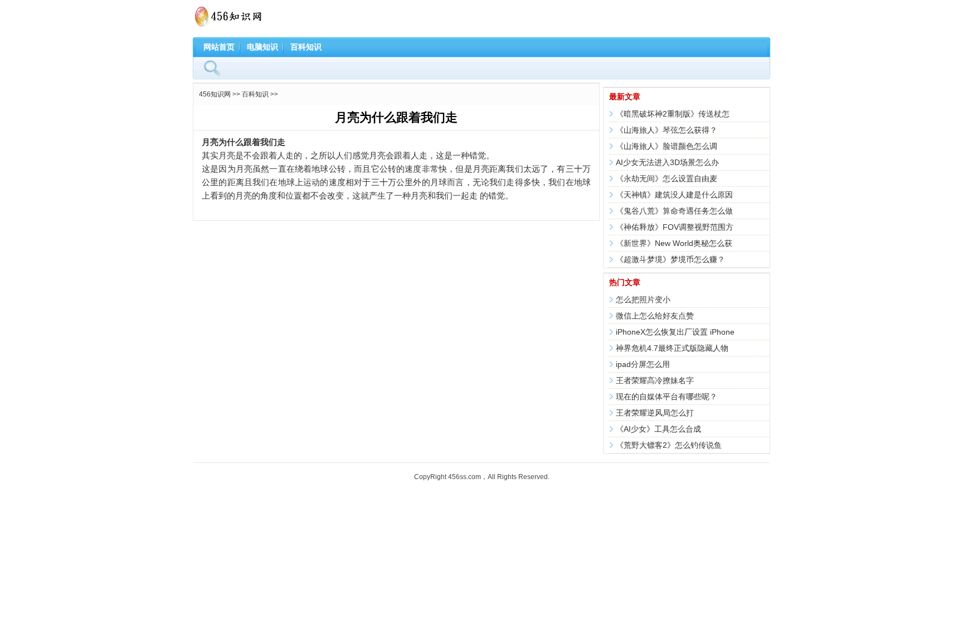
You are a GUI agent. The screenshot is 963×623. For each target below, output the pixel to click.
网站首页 (219, 46)
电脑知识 (262, 46)
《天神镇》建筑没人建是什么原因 (674, 194)
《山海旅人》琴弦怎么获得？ (666, 129)
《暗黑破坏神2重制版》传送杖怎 (672, 113)
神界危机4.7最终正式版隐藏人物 (672, 348)
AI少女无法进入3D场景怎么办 (667, 162)
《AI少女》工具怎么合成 (658, 428)
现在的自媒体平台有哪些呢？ (666, 396)
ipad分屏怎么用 (643, 364)
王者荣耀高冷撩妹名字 (655, 380)
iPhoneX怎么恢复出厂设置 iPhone (675, 331)
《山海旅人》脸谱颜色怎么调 (666, 146)
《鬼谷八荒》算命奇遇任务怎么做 (674, 210)
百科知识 (306, 46)
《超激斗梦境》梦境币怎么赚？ (670, 259)
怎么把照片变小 (643, 299)
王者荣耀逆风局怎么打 (655, 412)
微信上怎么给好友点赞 (655, 315)
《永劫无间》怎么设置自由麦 (666, 178)
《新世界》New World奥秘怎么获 (674, 243)
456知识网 (215, 94)
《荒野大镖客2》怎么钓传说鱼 (669, 445)
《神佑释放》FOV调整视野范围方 (674, 227)
